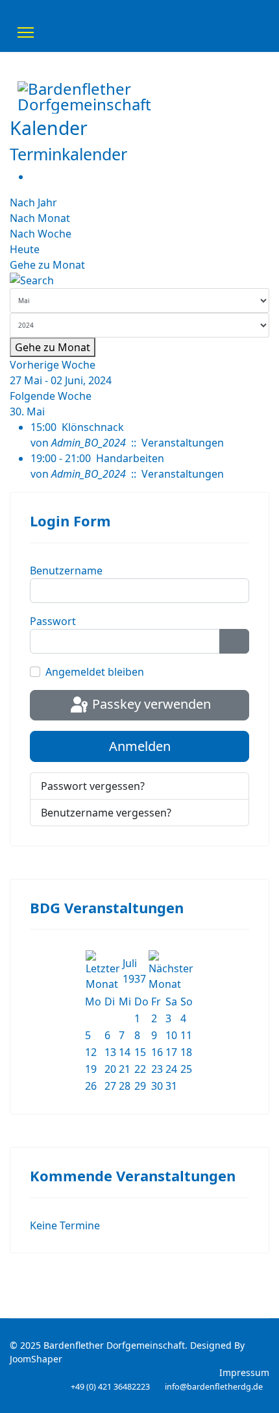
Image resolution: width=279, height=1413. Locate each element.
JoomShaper (36, 1359)
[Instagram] (257, 137)
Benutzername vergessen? (106, 812)
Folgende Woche (50, 396)
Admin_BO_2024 (88, 443)
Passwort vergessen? (93, 786)
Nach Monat (40, 218)
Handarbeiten (130, 458)
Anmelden (140, 746)
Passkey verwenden (150, 704)
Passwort (53, 621)
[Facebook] (243, 137)
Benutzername (66, 570)
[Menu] (26, 32)
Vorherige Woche (52, 365)
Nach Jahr (33, 202)
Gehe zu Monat (47, 265)
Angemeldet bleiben (94, 672)
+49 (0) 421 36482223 (110, 1386)
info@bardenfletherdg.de (214, 1386)
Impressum (244, 1372)
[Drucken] (34, 176)
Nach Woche (40, 234)
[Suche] (139, 280)
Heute (25, 249)
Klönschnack (93, 427)
